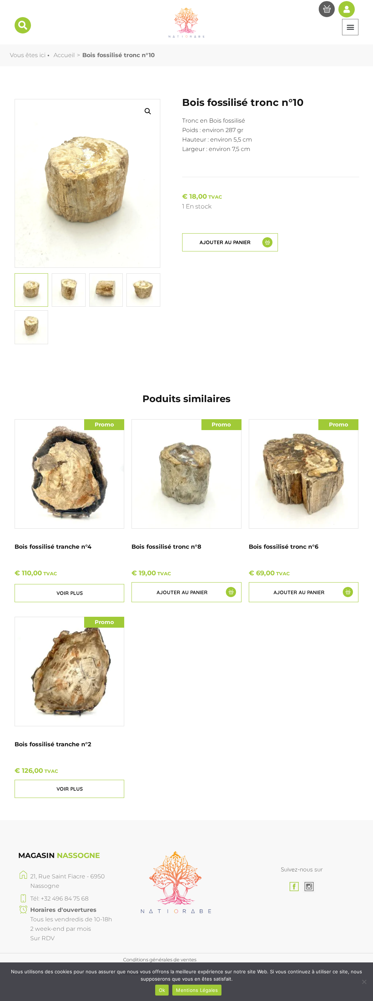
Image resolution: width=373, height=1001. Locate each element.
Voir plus (69, 593)
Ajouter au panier (225, 242)
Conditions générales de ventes (159, 959)
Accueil (64, 55)
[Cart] (327, 10)
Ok (162, 990)
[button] (350, 27)
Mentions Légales (197, 990)
